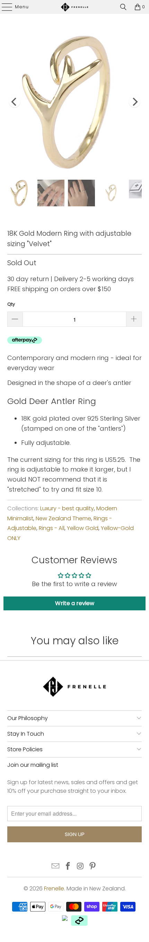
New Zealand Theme (63, 518)
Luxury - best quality (67, 508)
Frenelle (54, 888)
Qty (11, 304)
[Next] (134, 102)
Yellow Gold (82, 528)
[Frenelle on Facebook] (68, 866)
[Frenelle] (74, 7)
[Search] (123, 7)
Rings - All (51, 528)
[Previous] (14, 102)
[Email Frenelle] (56, 866)
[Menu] (3, 7)
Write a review (74, 603)
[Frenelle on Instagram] (80, 866)
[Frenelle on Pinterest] (93, 866)
